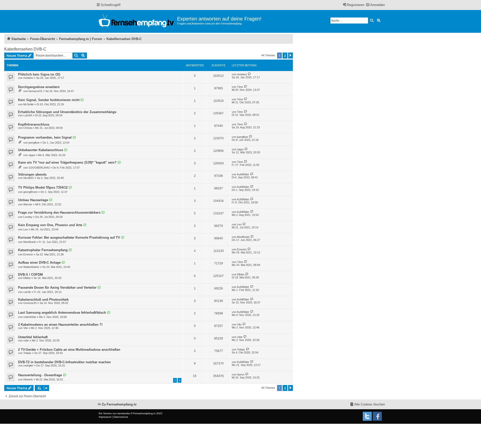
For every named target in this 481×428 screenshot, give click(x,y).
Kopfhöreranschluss (33, 124)
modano (28, 77)
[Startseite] (136, 21)
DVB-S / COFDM (30, 274)
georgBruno (30, 191)
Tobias (27, 352)
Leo (25, 229)
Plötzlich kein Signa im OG (39, 74)
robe (26, 340)
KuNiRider (243, 174)
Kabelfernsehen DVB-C (25, 49)
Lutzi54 (27, 115)
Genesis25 (30, 302)
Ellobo (27, 277)
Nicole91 (28, 177)
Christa (27, 127)
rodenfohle (29, 316)
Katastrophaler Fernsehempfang (43, 250)
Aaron (240, 374)
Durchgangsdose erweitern (39, 87)
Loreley (27, 216)
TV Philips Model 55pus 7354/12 (43, 187)
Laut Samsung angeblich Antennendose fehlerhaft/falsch (62, 312)
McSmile (28, 104)
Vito (25, 327)
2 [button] (285, 55)
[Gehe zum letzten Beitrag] (249, 74)
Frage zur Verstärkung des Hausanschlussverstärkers (59, 212)
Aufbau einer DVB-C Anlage (39, 262)
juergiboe (34, 142)
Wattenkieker (31, 266)
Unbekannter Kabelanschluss (40, 150)
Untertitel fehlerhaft (33, 337)
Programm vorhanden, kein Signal (45, 137)
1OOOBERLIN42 (39, 167)
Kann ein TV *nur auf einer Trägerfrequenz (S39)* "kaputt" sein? (67, 162)
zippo (32, 155)
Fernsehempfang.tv (144, 413)
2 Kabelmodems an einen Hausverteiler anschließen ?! (60, 324)
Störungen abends (32, 174)
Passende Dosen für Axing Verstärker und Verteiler (57, 287)
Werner (27, 204)
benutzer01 (35, 91)
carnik (27, 291)
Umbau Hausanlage (33, 200)
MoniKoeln (29, 241)
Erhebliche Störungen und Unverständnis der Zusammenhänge (67, 112)
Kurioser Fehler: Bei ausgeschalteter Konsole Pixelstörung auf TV (69, 237)
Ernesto (28, 254)
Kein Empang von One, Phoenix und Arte (50, 225)
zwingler (28, 365)
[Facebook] (377, 416)
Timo (240, 86)
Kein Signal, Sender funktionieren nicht (48, 100)
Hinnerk (28, 379)
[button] (290, 56)
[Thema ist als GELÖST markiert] (82, 100)
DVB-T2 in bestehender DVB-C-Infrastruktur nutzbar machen (64, 362)
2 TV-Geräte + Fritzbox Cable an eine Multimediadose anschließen (69, 349)
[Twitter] (367, 416)
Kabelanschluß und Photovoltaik (43, 299)
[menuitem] (375, 5)
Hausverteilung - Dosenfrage (40, 375)
